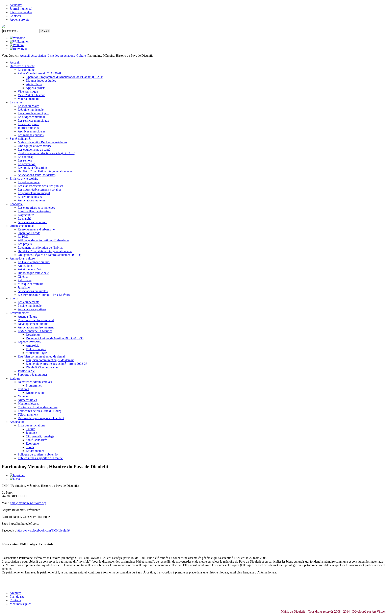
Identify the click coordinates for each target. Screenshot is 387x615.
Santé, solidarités (20, 138)
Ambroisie (32, 345)
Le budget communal (31, 117)
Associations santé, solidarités (36, 175)
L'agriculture (26, 215)
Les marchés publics (31, 135)
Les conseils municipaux (33, 113)
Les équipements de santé (34, 149)
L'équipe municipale (31, 109)
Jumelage (24, 287)
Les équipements (28, 302)
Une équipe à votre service (35, 146)
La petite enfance (29, 182)
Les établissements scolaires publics (40, 186)
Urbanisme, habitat (22, 225)
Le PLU (23, 236)
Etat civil (23, 389)
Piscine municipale (30, 305)
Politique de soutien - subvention (38, 454)
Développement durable (33, 323)
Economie (16, 204)
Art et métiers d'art (29, 269)
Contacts (15, 16)
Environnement (19, 313)
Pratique (15, 378)
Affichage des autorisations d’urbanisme (43, 240)
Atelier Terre (34, 84)
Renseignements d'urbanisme (36, 229)
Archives (15, 593)
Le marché (24, 218)
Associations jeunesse (31, 200)
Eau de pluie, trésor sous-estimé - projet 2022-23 (56, 363)
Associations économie (32, 222)
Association (38, 55)
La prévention (26, 164)
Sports (14, 298)
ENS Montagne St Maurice (35, 331)
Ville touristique (28, 91)
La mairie (16, 102)
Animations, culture (22, 258)
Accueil (25, 55)
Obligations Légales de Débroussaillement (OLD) (49, 254)
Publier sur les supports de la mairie (40, 458)
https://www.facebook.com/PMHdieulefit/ (43, 530)
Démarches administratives (35, 382)
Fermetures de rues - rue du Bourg (39, 411)
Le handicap (25, 156)
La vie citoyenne (28, 124)
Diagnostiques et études (41, 80)
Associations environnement (36, 327)
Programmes (34, 385)
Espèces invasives (29, 342)
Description (33, 334)
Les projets (25, 244)
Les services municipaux (33, 120)
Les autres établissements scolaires (39, 189)
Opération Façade (29, 233)
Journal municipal (21, 8)
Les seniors (25, 160)
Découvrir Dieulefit (22, 66)
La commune (26, 69)
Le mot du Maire (28, 106)
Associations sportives (32, 309)
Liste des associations (61, 55)
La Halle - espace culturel (34, 262)
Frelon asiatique (36, 349)
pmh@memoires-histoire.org (28, 503)
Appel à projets (19, 19)
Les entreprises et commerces (36, 207)
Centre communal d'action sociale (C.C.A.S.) (46, 153)
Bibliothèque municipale (33, 273)
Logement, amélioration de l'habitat (40, 247)
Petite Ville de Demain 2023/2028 (39, 73)
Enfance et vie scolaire (24, 178)
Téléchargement (28, 414)
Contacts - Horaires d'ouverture (37, 407)
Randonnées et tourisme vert (36, 320)
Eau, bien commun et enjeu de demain (42, 356)
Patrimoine (24, 280)
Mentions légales (28, 403)
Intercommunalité (21, 12)
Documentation (35, 392)
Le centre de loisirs (30, 196)
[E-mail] (15, 479)
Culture (81, 55)
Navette (23, 396)
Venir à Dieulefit (28, 98)
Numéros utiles (27, 400)
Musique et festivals (30, 284)
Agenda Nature (27, 316)
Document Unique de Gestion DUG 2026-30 (54, 338)
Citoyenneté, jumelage (40, 436)
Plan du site (17, 596)
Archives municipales (31, 131)
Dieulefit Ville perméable (42, 367)
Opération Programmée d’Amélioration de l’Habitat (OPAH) (64, 77)
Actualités (16, 5)
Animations (25, 265)
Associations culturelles (33, 291)
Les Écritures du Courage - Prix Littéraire (44, 294)
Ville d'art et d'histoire (31, 95)
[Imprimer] (17, 475)
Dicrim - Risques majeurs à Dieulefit (41, 418)
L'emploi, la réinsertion (32, 167)
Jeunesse (31, 432)
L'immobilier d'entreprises (34, 211)
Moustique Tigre (36, 352)
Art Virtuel (378, 611)
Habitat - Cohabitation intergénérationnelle (45, 171)
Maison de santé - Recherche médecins (42, 142)
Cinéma (23, 276)
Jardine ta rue (26, 371)
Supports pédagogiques (32, 374)
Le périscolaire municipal (34, 193)
